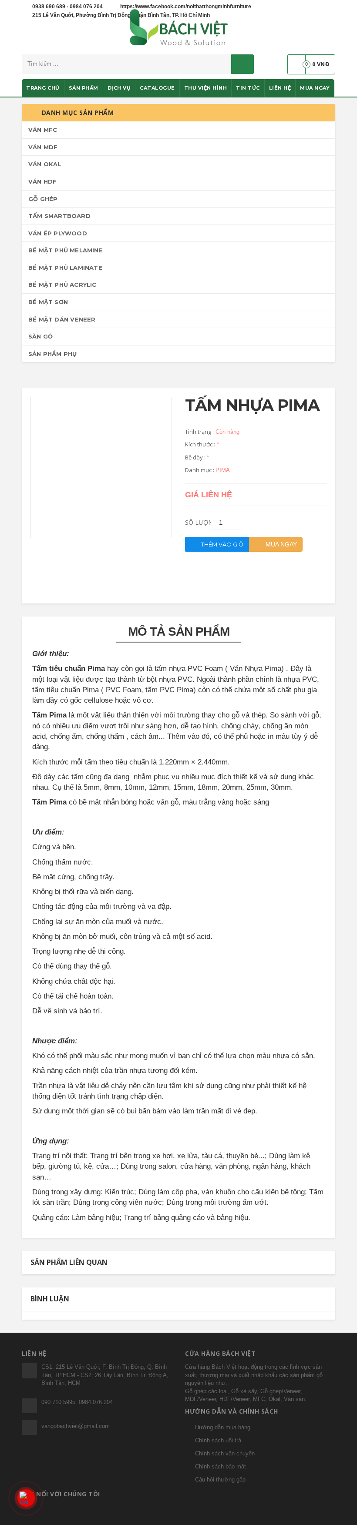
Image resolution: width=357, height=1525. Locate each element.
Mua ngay (315, 88)
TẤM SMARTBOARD (59, 215)
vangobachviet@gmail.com (75, 1426)
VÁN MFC (42, 129)
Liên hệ (280, 88)
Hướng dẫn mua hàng (222, 1427)
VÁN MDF (42, 147)
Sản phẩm (83, 88)
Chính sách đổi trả (218, 1440)
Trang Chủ (43, 88)
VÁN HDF (42, 181)
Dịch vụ (119, 88)
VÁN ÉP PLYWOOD (57, 233)
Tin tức (248, 88)
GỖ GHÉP (42, 198)
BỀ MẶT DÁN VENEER (61, 319)
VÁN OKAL (44, 164)
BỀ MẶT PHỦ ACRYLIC (62, 284)
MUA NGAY (280, 544)
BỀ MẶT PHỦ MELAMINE (65, 250)
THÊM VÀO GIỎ (221, 544)
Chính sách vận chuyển (225, 1453)
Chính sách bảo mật (220, 1466)
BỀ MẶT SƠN (48, 301)
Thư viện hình (205, 88)
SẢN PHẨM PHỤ (52, 353)
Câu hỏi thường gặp (220, 1479)
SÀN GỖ (40, 336)
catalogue (157, 88)
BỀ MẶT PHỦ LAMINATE (65, 267)
